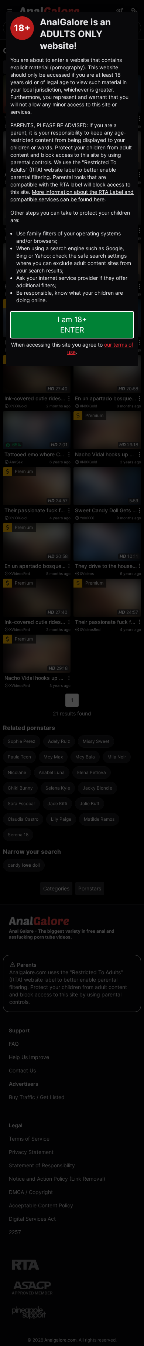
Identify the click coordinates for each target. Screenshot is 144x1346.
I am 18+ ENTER (72, 324)
